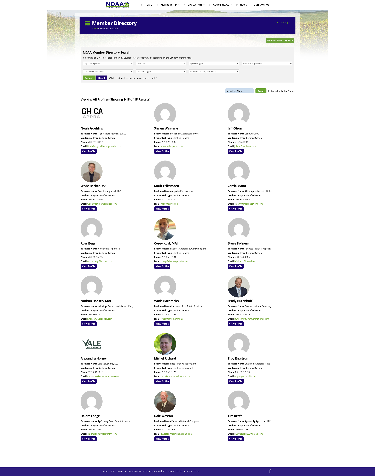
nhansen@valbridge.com (99, 318)
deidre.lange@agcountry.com (102, 433)
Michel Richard (165, 358)
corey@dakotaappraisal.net (174, 261)
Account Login (283, 22)
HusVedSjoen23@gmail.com (248, 433)
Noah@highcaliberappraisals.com (104, 146)
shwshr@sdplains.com (172, 146)
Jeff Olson (235, 128)
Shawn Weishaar (166, 128)
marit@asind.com (170, 203)
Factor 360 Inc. (192, 471)
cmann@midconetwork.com (248, 203)
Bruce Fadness (238, 243)
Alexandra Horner (94, 358)
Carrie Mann (237, 185)
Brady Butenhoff (240, 301)
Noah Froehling (92, 128)
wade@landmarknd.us (172, 318)
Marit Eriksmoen (166, 185)
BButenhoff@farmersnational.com (251, 318)
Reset (101, 78)
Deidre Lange (90, 416)
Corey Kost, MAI (166, 243)
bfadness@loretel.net (245, 261)
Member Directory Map (280, 40)
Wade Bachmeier (166, 301)
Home (95, 28)
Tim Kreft (235, 416)
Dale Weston (163, 416)
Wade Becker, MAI (94, 185)
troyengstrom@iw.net (245, 376)
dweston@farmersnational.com (176, 433)
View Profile (88, 151)
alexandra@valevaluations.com (103, 376)
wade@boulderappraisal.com (102, 203)
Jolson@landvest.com (245, 146)
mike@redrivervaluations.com (176, 376)
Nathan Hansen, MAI (96, 301)
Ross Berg (88, 243)
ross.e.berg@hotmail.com (100, 261)
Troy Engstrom (238, 358)
